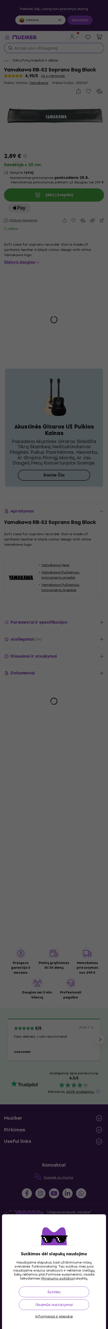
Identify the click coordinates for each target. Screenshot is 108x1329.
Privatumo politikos (57, 1278)
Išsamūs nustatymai (54, 1305)
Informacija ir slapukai (54, 1316)
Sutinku (54, 1292)
